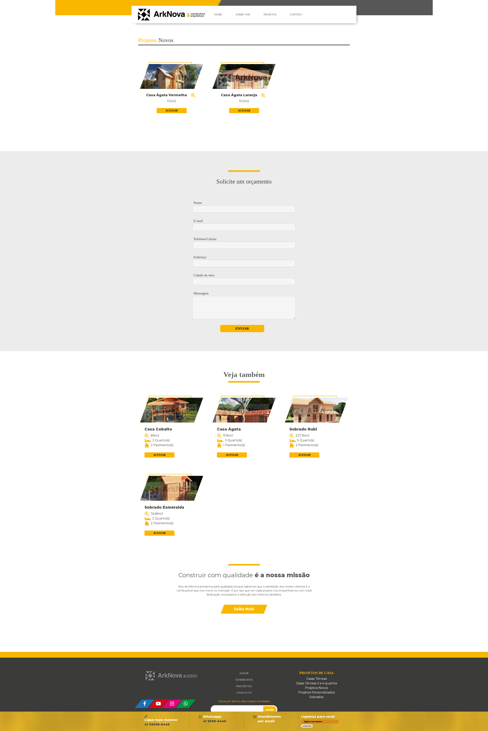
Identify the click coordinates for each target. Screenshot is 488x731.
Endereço (199, 257)
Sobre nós (243, 14)
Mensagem (201, 293)
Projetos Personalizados (316, 692)
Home (218, 14)
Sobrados (316, 697)
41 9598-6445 (214, 721)
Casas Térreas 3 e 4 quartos (316, 683)
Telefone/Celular (205, 239)
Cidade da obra (203, 275)
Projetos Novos (316, 688)
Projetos (270, 14)
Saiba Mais (244, 609)
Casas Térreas (316, 679)
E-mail (198, 221)
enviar (270, 709)
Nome (197, 203)
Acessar (171, 110)
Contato (296, 14)
